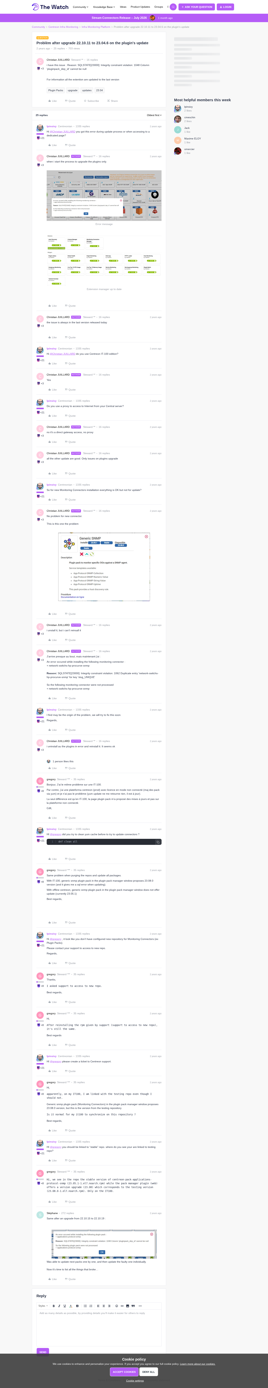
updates (87, 90)
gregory (51, 779)
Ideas (123, 6)
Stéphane (52, 1213)
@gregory (55, 834)
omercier (189, 149)
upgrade (72, 90)
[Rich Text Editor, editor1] (99, 1328)
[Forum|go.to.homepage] (50, 7)
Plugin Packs (55, 90)
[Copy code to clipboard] (158, 842)
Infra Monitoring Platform (96, 26)
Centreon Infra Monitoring (63, 26)
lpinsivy (52, 126)
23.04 (99, 90)
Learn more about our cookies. (197, 1363)
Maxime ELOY (192, 138)
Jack (187, 127)
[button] (196, 7)
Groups (158, 6)
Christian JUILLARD (58, 59)
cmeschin (189, 117)
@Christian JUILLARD (62, 131)
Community (38, 26)
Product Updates (140, 6)
